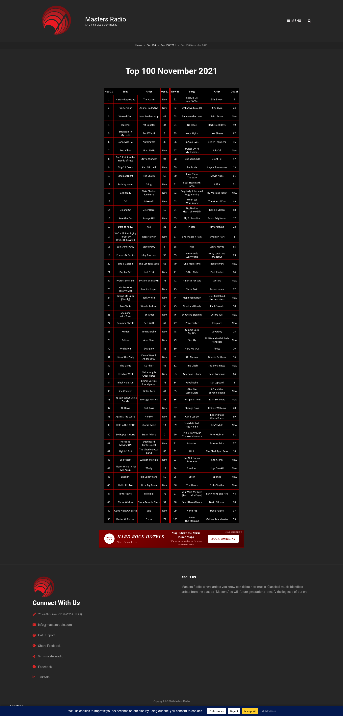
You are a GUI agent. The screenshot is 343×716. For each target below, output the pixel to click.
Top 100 (151, 45)
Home (138, 45)
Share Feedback (49, 646)
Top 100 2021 (168, 45)
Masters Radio (105, 19)
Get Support (46, 635)
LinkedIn (43, 677)
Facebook (44, 667)
